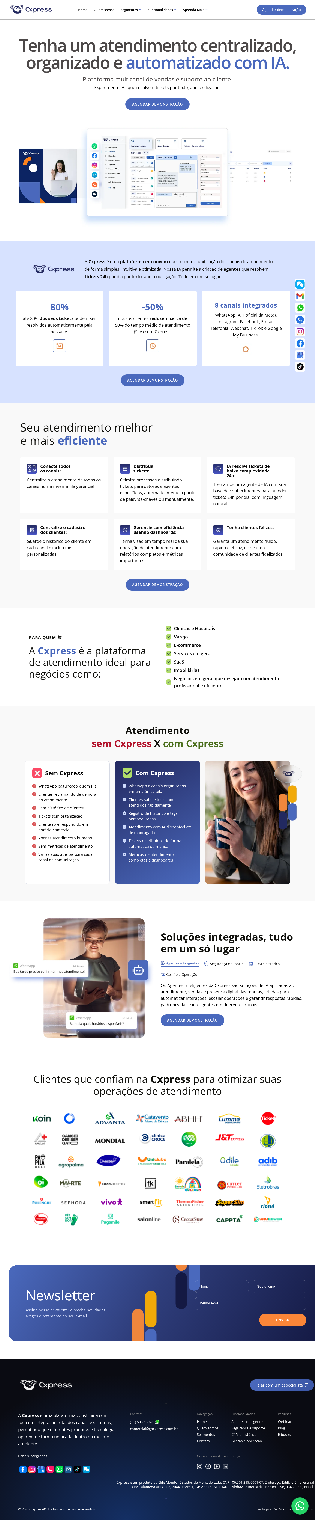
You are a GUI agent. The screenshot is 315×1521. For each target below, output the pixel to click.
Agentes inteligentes (247, 1421)
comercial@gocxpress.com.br (154, 1428)
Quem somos (104, 10)
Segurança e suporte (248, 1428)
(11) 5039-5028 (141, 1422)
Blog (281, 1428)
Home (82, 10)
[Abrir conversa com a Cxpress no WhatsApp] (300, 1506)
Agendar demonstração (281, 9)
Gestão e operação (246, 1441)
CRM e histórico (244, 1434)
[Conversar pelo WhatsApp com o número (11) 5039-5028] (157, 1422)
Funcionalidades (160, 10)
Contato (203, 1441)
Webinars (285, 1421)
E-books (284, 1434)
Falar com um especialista (279, 1385)
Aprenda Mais (193, 10)
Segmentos (129, 10)
